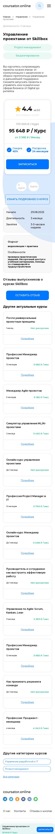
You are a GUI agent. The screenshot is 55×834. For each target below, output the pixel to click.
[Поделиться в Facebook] (23, 799)
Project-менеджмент (27, 47)
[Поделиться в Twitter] (11, 799)
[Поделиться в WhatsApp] (35, 799)
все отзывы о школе (27, 114)
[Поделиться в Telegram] (5, 799)
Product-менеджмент (17, 769)
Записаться (27, 164)
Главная (7, 17)
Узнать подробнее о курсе (27, 199)
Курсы (33, 186)
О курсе (21, 186)
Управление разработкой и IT (21, 761)
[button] (39, 6)
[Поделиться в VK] (29, 799)
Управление (22, 17)
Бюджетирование (27, 55)
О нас (6, 811)
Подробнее (27, 338)
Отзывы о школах (41, 811)
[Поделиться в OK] (17, 799)
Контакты (20, 811)
